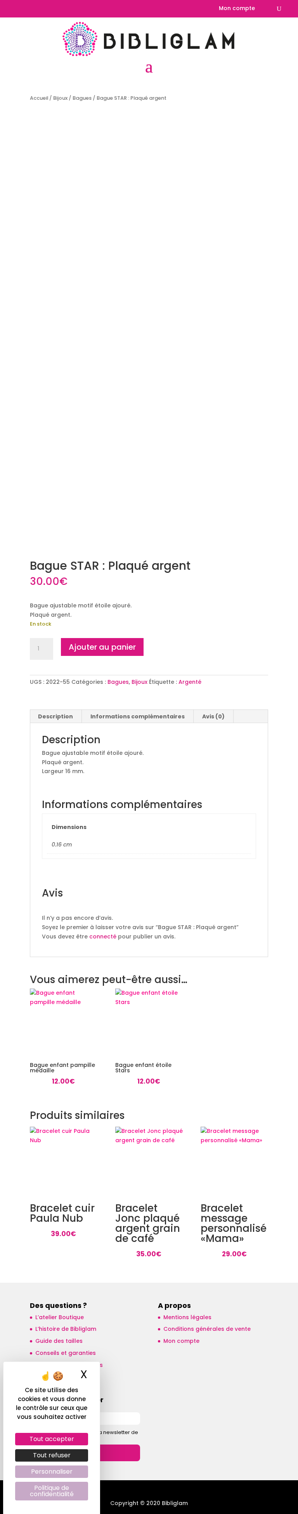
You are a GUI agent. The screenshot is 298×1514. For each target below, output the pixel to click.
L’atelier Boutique (59, 1317)
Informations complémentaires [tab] (137, 716)
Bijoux (60, 98)
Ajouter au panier (102, 647)
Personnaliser (52, 1471)
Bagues (82, 98)
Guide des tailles (59, 1341)
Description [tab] (55, 716)
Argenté (189, 682)
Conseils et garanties (65, 1353)
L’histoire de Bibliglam (65, 1329)
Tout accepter (51, 1438)
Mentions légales (187, 1317)
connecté (102, 936)
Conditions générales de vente (207, 1329)
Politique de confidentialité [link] (52, 1490)
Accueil (39, 98)
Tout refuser (52, 1455)
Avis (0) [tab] (213, 716)
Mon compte (237, 8)
